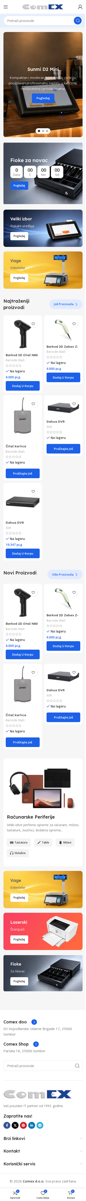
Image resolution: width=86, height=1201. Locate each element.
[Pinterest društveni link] (23, 1125)
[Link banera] (43, 173)
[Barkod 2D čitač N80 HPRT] (23, 334)
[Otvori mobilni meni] (5, 6)
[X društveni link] (15, 1125)
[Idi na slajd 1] (39, 131)
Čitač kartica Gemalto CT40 (17, 448)
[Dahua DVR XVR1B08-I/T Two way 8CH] (63, 408)
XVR (49, 427)
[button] (5, 84)
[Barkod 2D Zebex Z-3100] (63, 330)
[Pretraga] (78, 20)
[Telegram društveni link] (39, 1125)
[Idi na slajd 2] (43, 131)
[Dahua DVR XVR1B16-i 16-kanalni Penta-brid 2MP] (23, 502)
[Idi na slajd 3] (47, 131)
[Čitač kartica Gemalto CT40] (23, 420)
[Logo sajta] (43, 6)
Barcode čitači (15, 360)
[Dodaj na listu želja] (33, 324)
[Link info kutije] (20, 1022)
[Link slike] (37, 1094)
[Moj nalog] (80, 6)
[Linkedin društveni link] (31, 1125)
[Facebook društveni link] (6, 1125)
